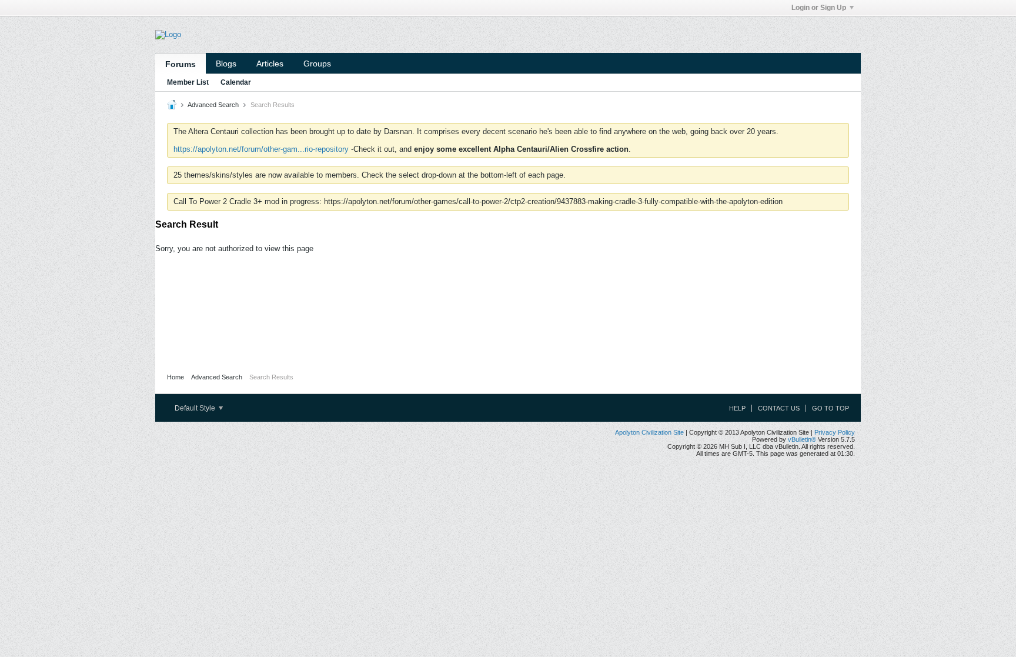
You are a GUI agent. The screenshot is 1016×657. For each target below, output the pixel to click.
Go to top (830, 408)
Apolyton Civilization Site (649, 432)
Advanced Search (213, 104)
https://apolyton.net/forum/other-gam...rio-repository (261, 149)
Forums (180, 64)
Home (175, 377)
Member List (188, 82)
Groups (317, 63)
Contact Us (779, 408)
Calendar (235, 82)
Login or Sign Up (818, 8)
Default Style (196, 408)
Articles (269, 63)
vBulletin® (802, 439)
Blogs (226, 63)
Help (737, 408)
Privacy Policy (834, 432)
